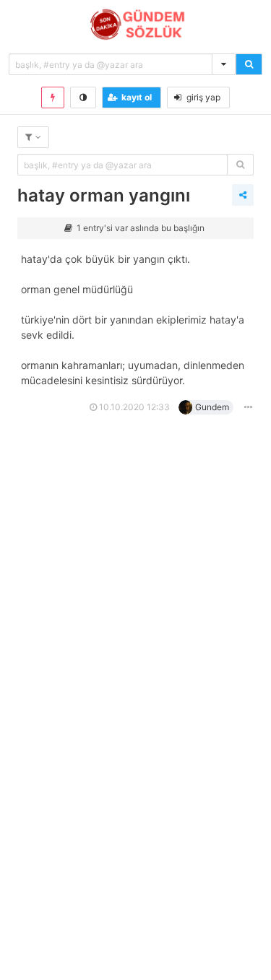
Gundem (212, 407)
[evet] (240, 164)
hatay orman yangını (103, 195)
